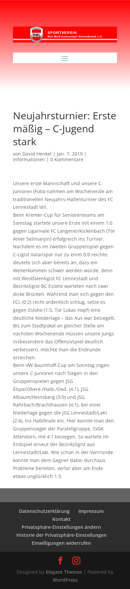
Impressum (91, 511)
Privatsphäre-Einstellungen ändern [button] (61, 527)
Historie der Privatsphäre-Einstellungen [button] (61, 535)
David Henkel (37, 154)
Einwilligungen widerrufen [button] (61, 543)
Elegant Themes (64, 572)
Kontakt (61, 519)
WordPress (65, 580)
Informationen (29, 159)
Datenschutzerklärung (44, 511)
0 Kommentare (66, 159)
